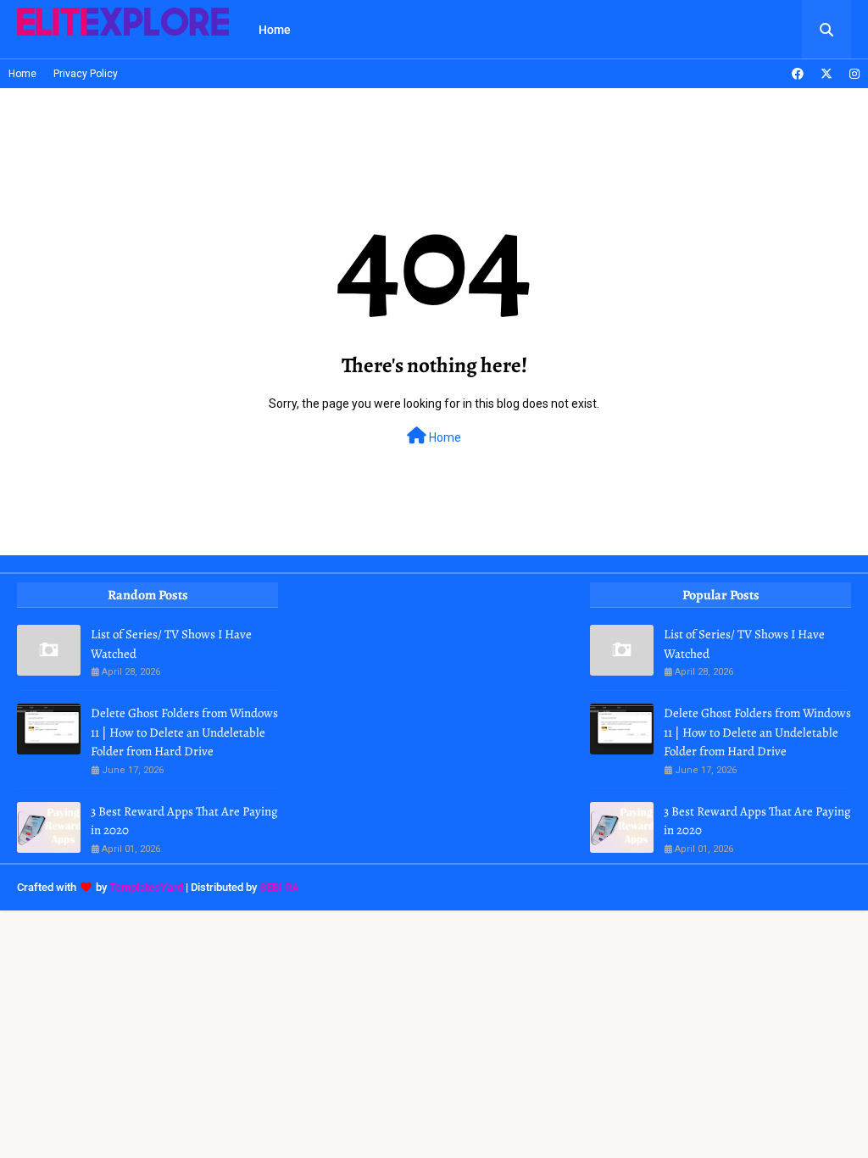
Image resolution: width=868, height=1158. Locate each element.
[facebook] (797, 73)
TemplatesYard (146, 887)
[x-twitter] (826, 73)
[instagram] (852, 73)
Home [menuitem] (275, 29)
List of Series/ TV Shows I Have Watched (171, 644)
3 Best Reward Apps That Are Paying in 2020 (184, 821)
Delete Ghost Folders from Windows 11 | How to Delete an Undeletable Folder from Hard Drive (184, 732)
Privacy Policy (85, 74)
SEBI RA (279, 887)
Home (22, 74)
